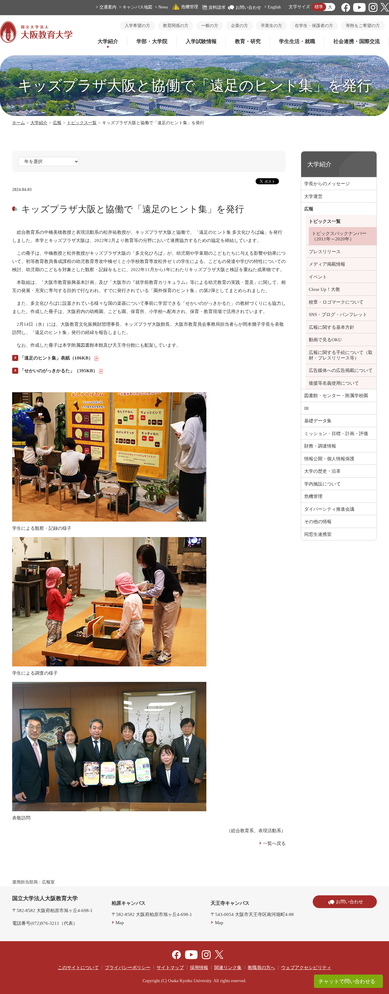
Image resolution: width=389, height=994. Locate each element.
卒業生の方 (271, 25)
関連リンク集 (228, 967)
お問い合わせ (248, 7)
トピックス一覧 (82, 123)
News (163, 7)
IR (306, 408)
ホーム (18, 123)
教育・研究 (248, 41)
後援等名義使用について (334, 383)
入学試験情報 (201, 41)
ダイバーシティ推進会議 (329, 509)
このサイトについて (78, 967)
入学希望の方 (137, 25)
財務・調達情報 (320, 446)
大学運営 (313, 196)
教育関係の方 (175, 25)
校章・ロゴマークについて (336, 302)
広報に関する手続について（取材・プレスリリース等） (341, 355)
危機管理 (189, 7)
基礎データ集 (318, 420)
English (274, 7)
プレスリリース (325, 251)
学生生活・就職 (297, 41)
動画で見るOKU (325, 339)
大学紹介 (108, 41)
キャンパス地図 (137, 7)
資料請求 (216, 7)
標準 (319, 7)
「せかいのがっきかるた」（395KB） (59, 370)
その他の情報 (318, 521)
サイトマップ (170, 967)
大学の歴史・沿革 (322, 471)
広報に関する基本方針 (331, 327)
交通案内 (107, 7)
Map (119, 922)
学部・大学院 (151, 41)
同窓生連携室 (318, 534)
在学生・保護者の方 (314, 25)
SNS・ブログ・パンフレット (338, 314)
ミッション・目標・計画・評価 (336, 433)
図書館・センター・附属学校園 (336, 395)
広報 (57, 123)
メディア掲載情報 (327, 264)
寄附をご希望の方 (363, 25)
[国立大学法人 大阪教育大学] (36, 41)
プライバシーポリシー (127, 967)
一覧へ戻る (274, 843)
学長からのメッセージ (327, 183)
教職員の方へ (261, 967)
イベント (318, 276)
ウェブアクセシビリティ (306, 967)
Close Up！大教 (324, 289)
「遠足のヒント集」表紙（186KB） (56, 358)
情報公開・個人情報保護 (329, 458)
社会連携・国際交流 (356, 41)
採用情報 (199, 967)
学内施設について (322, 484)
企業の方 (239, 25)
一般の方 (209, 25)
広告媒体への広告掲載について (341, 370)
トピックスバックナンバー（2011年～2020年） (339, 236)
